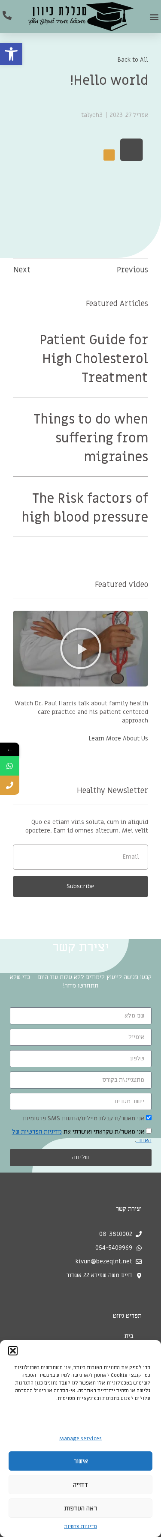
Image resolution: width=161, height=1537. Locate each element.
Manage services (80, 1438)
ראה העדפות (80, 1508)
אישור (80, 1461)
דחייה (80, 1484)
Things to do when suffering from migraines (90, 438)
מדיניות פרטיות (80, 1526)
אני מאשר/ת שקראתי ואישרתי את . (82, 1136)
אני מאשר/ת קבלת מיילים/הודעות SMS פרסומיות (83, 1118)
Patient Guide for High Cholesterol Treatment (93, 359)
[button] (11, 54)
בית (129, 1336)
